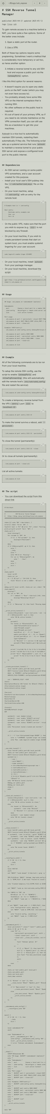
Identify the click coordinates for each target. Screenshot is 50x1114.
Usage (9, 294)
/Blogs (12, 3)
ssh (15, 24)
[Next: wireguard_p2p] (45, 3)
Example (10, 357)
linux (10, 24)
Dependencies (13, 165)
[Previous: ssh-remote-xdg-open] (34, 3)
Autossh (6, 133)
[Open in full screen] (42, 202)
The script (12, 491)
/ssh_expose (21, 3)
